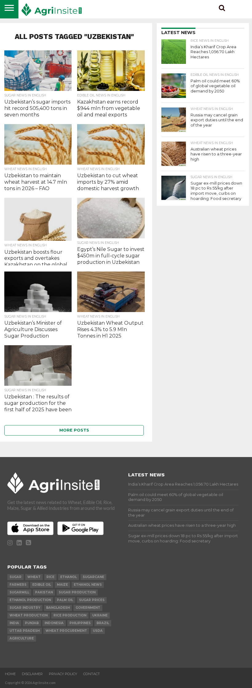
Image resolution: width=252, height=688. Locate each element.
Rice (50, 577)
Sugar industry (25, 608)
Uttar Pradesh (25, 631)
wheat (34, 577)
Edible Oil (41, 585)
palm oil (65, 600)
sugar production (77, 592)
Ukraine (100, 615)
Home (10, 674)
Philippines (80, 623)
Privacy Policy (63, 674)
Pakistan (44, 592)
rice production (69, 615)
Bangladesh (58, 608)
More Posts (74, 430)
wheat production (29, 615)
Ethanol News (88, 585)
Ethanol (68, 577)
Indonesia (54, 623)
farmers (18, 585)
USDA (98, 631)
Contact (91, 674)
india (14, 623)
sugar (16, 577)
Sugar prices (91, 600)
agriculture (22, 638)
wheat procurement (66, 631)
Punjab (32, 623)
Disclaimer (32, 674)
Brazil (102, 623)
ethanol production (30, 600)
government (88, 608)
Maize (62, 585)
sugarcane (93, 577)
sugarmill (19, 592)
